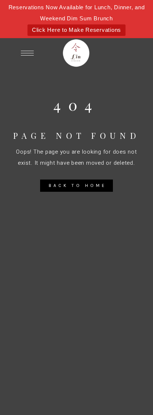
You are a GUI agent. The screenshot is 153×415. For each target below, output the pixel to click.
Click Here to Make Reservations (76, 30)
